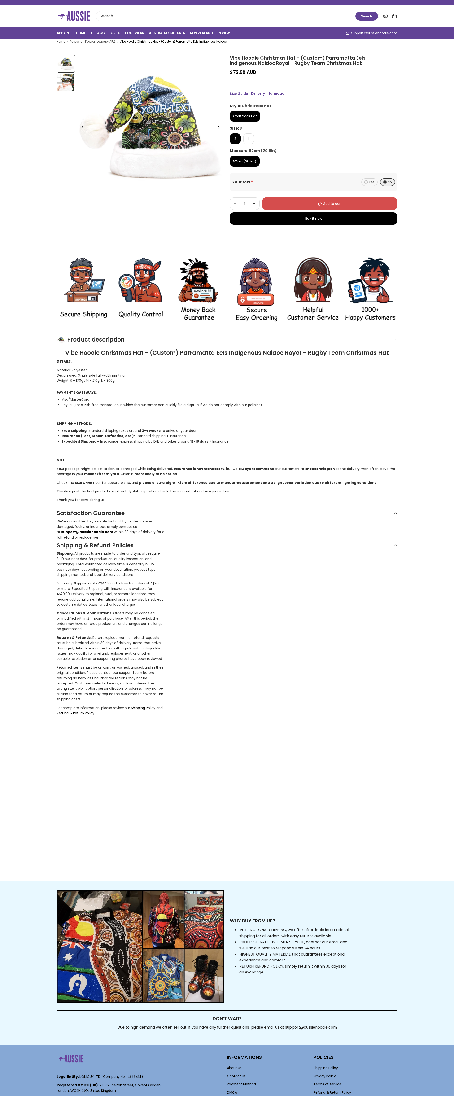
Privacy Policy (325, 1076)
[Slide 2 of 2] (65, 82)
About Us (234, 1067)
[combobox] (225, 16)
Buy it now (313, 218)
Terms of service (327, 1084)
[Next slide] (219, 128)
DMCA (232, 1092)
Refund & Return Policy (75, 713)
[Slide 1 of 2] (65, 63)
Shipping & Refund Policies (95, 545)
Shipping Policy (143, 708)
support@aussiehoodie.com (374, 33)
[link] (83, 289)
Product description (96, 339)
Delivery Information (269, 93)
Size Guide (239, 93)
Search (366, 16)
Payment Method (241, 1084)
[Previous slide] (82, 128)
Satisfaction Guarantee (91, 513)
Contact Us (236, 1076)
